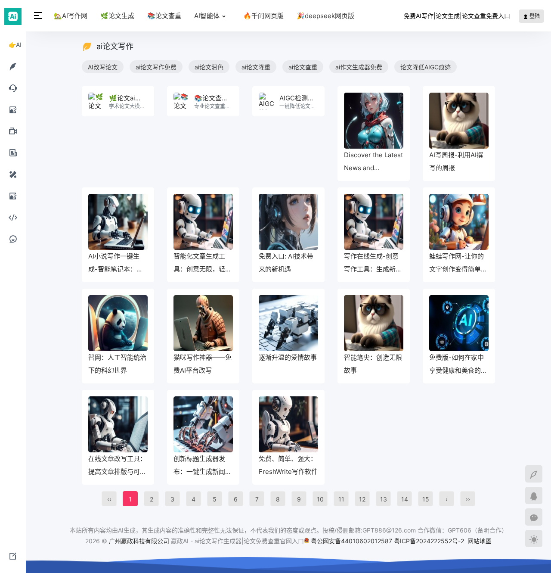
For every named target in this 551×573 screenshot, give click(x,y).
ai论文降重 (255, 67)
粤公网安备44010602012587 (351, 541)
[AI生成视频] (13, 131)
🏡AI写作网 (70, 16)
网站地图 (479, 541)
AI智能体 (207, 16)
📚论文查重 (164, 16)
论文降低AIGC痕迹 (425, 67)
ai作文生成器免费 (358, 67)
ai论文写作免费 (156, 67)
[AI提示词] (13, 238)
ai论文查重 (302, 67)
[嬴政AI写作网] (13, 15)
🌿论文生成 (117, 16)
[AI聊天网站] (13, 88)
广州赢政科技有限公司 (139, 541)
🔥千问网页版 (263, 16)
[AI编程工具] (13, 217)
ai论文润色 (209, 67)
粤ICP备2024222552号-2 (430, 541)
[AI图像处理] (13, 195)
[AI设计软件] (13, 174)
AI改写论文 (103, 67)
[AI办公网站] (13, 152)
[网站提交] (13, 555)
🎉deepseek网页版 (325, 16)
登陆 (534, 16)
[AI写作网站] (13, 66)
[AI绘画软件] (13, 109)
